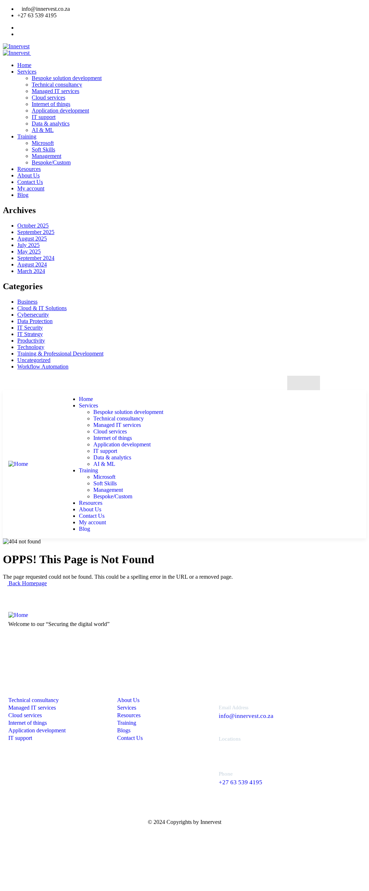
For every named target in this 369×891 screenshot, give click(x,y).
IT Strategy (30, 334)
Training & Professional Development (60, 353)
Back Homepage (27, 583)
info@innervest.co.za (246, 716)
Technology (30, 347)
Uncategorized (33, 360)
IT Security (30, 328)
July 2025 (28, 245)
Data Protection (35, 321)
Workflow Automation (42, 366)
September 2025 (35, 232)
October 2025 (33, 225)
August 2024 (32, 264)
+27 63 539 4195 (240, 782)
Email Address (233, 707)
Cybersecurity (33, 315)
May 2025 (29, 251)
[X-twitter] (296, 383)
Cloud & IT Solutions (42, 308)
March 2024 (31, 271)
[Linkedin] (311, 383)
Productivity (31, 341)
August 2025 (32, 238)
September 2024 (35, 258)
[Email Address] (204, 710)
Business (27, 302)
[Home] (18, 464)
